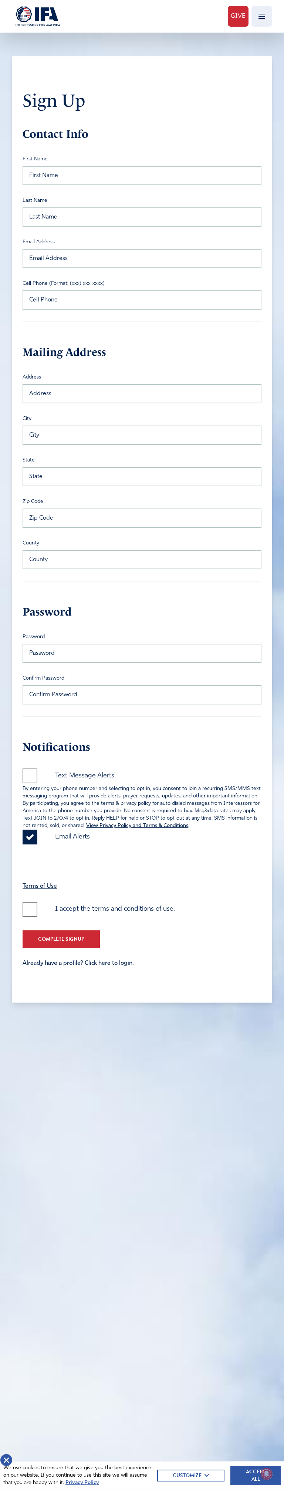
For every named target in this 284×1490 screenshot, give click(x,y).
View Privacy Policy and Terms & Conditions (137, 826)
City (27, 418)
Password (34, 637)
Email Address (39, 242)
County (31, 543)
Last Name (35, 200)
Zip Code (33, 501)
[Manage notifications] (267, 1474)
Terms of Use (40, 886)
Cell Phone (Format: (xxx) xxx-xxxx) (64, 283)
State (29, 460)
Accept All (255, 1475)
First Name (35, 159)
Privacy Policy (82, 1483)
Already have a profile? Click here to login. (78, 963)
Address (32, 377)
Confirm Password (43, 678)
